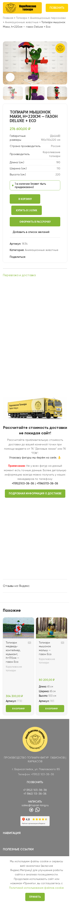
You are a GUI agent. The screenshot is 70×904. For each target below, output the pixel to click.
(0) (29, 642)
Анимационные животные (21, 22)
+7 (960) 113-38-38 (35, 793)
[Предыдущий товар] (5, 35)
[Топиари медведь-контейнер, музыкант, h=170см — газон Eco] (18, 627)
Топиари (21, 17)
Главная (8, 17)
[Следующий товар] (14, 35)
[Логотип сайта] (22, 7)
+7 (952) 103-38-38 (35, 789)
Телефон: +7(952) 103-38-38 (36, 774)
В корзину (25, 199)
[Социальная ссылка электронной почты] (28, 257)
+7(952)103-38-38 (23, 483)
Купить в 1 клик (26, 210)
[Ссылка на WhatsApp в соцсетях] (37, 257)
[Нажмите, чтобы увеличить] (10, 77)
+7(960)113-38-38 (47, 483)
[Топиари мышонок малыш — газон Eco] (51, 627)
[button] (7, 63)
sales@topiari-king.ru (35, 805)
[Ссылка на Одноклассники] (32, 257)
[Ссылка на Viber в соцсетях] (51, 257)
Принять (35, 897)
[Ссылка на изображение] (35, 739)
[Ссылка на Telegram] (46, 257)
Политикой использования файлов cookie (36, 887)
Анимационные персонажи (48, 17)
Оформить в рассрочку (35, 221)
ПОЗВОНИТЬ (57, 7)
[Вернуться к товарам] (10, 35)
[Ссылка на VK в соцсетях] (42, 257)
